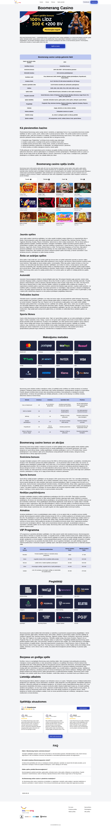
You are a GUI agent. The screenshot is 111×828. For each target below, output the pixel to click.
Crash (63, 179)
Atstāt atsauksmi (83, 708)
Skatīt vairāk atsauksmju (55, 736)
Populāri (27, 179)
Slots (81, 179)
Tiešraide (45, 179)
